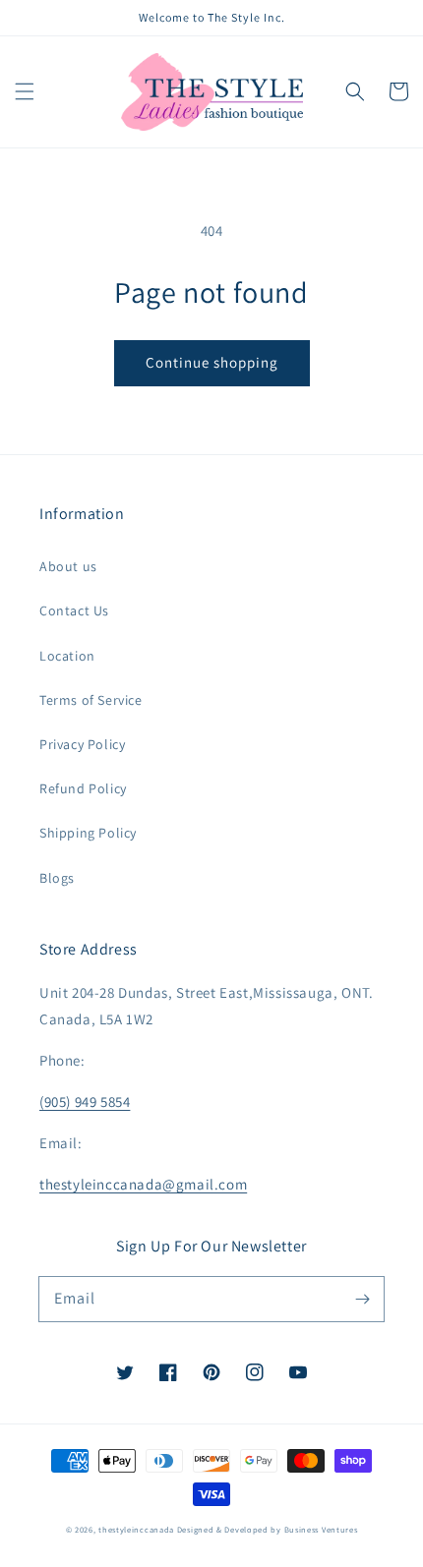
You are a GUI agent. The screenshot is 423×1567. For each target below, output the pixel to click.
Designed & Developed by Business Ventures (267, 1529)
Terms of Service (91, 700)
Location (67, 656)
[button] (24, 91)
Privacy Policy (82, 744)
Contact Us (74, 610)
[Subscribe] (362, 1298)
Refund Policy (83, 788)
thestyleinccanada (136, 1529)
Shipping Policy (88, 833)
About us (68, 566)
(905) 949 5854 (84, 1101)
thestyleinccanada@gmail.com (143, 1184)
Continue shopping (212, 362)
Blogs (57, 878)
